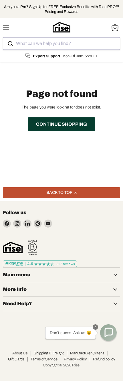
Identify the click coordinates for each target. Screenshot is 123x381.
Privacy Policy (75, 359)
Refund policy (104, 359)
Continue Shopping (61, 124)
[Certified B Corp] (32, 247)
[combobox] (61, 43)
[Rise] (13, 247)
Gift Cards (16, 359)
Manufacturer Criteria (87, 353)
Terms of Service (44, 359)
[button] (108, 332)
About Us (19, 353)
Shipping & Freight (49, 353)
